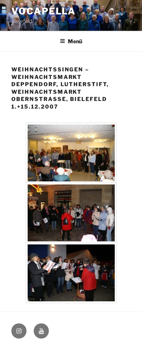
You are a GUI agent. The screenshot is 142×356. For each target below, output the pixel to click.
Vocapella (43, 11)
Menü (75, 41)
